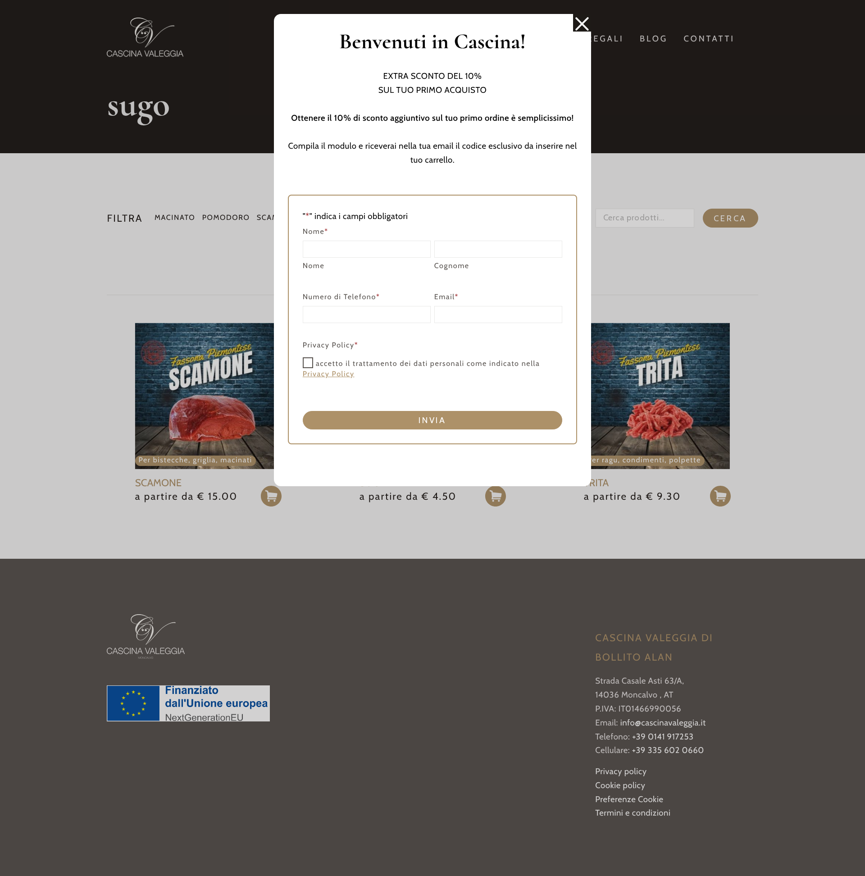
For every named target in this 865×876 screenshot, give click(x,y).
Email (446, 297)
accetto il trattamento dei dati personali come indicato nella (421, 369)
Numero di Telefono (341, 297)
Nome (314, 266)
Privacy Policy (329, 374)
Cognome (451, 266)
